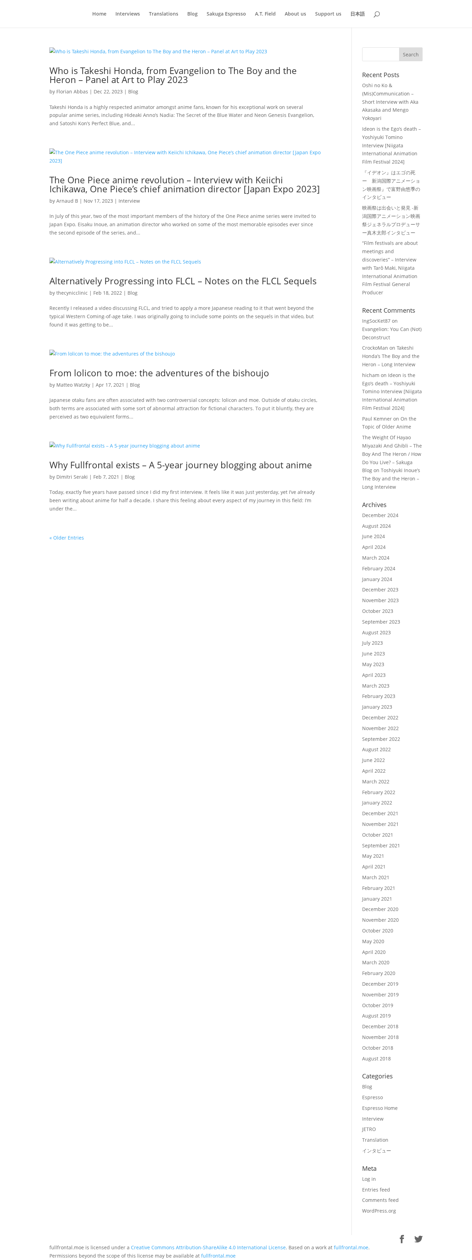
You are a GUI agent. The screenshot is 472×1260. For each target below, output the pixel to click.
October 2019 (377, 1005)
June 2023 (373, 653)
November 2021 (380, 824)
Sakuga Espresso (226, 14)
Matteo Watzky (73, 384)
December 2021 (380, 813)
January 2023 (377, 706)
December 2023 (380, 589)
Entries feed (376, 1189)
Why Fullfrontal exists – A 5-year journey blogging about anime (180, 465)
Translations (163, 14)
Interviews (127, 14)
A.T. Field (265, 14)
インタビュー (376, 1150)
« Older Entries (66, 537)
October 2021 (377, 834)
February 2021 (378, 888)
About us (295, 14)
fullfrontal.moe (351, 1247)
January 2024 (377, 579)
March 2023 (375, 685)
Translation (375, 1140)
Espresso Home (380, 1108)
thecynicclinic (72, 292)
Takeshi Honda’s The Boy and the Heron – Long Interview (390, 356)
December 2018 (380, 1026)
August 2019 (376, 1015)
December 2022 (380, 717)
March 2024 (375, 557)
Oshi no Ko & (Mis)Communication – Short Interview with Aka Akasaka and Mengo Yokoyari (390, 101)
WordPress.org (379, 1210)
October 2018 (377, 1048)
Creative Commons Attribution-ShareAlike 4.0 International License (208, 1247)
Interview (129, 200)
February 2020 (378, 973)
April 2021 (374, 866)
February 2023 (378, 696)
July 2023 (372, 643)
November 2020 (380, 920)
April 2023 (374, 675)
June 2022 (373, 760)
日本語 (357, 14)
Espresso (372, 1097)
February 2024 (378, 568)
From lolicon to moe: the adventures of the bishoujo (159, 373)
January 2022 (377, 802)
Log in (369, 1179)
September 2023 (381, 621)
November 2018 (380, 1037)
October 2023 (377, 611)
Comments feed (380, 1200)
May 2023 (373, 664)
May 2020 (373, 941)
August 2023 (376, 632)
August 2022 (376, 749)
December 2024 (380, 515)
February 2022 (378, 792)
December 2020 (380, 909)
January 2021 (377, 898)
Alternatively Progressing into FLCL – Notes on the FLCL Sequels (183, 281)
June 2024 (373, 536)
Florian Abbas (72, 91)
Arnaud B (67, 200)
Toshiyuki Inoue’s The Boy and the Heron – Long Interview (391, 478)
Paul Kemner (377, 418)
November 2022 (380, 728)
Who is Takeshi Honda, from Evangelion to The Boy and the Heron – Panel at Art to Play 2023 (173, 75)
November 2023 (380, 600)
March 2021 (375, 877)
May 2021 (373, 856)
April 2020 (374, 952)
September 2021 (381, 845)
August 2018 (376, 1058)
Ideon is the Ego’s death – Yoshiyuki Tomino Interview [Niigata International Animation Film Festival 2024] (391, 145)
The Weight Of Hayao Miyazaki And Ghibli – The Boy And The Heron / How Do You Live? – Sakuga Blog (392, 453)
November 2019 (380, 994)
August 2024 (376, 526)
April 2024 (374, 547)
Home (99, 14)
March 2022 (375, 781)
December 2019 (380, 984)
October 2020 (377, 930)
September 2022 (381, 739)
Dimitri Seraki (72, 476)
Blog (192, 14)
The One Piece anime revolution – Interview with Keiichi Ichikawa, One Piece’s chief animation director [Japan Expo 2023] (184, 184)
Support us (328, 14)
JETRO (369, 1129)
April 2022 (374, 770)
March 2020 (375, 962)
